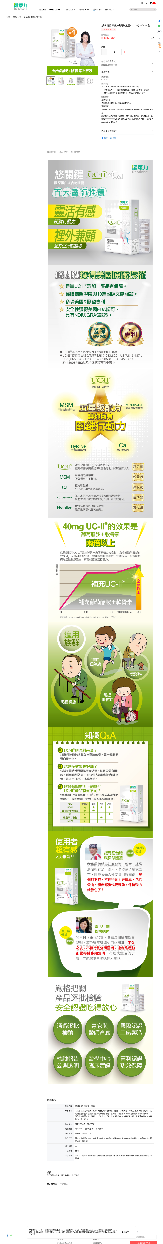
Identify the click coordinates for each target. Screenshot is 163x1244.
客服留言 (96, 1240)
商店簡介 (60, 1240)
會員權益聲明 (97, 1243)
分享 (106, 138)
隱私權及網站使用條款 (64, 1243)
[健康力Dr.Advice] (20, 7)
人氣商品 (159, 46)
